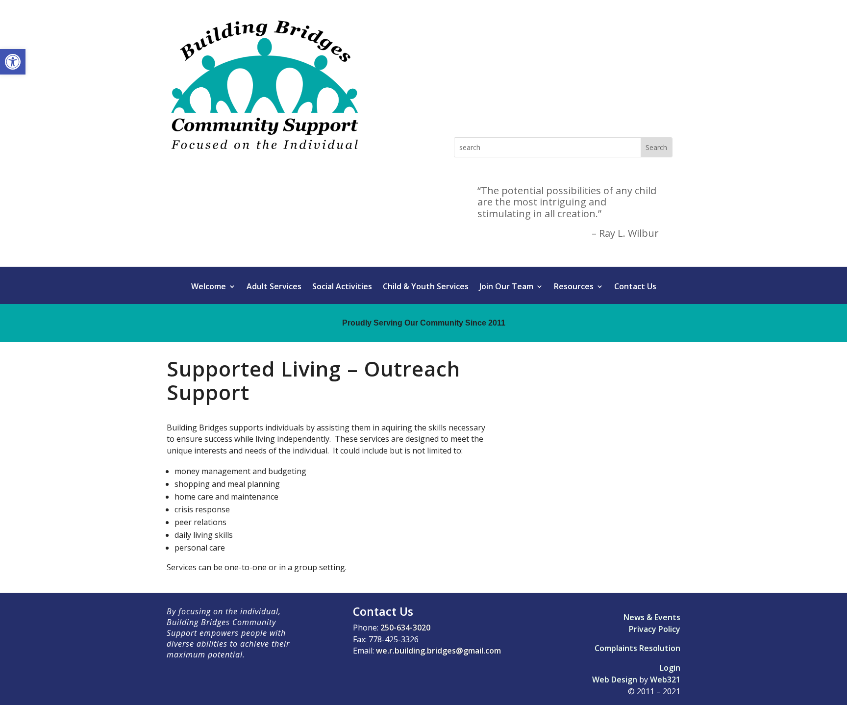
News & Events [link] (651, 617)
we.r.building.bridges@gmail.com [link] (438, 650)
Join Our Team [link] (506, 287)
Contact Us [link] (635, 287)
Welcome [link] (208, 287)
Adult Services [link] (274, 287)
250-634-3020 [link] (405, 627)
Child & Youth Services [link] (426, 287)
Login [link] (670, 667)
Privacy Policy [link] (654, 629)
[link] (12, 62)
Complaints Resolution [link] (637, 648)
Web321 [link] (665, 679)
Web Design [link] (614, 679)
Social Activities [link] (342, 287)
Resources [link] (574, 287)
